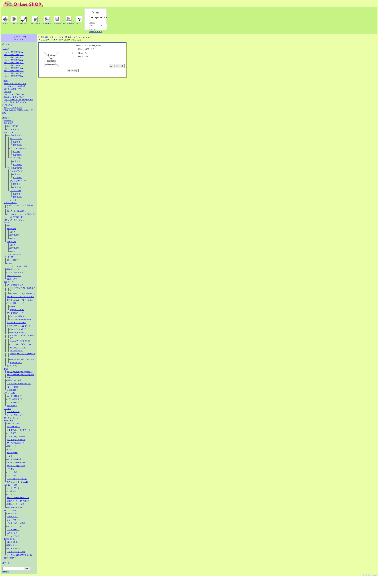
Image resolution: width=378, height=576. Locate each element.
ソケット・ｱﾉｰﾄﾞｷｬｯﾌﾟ (13, 254)
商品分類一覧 (46, 37)
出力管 (12, 232)
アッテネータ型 (13, 402)
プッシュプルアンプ (18, 148)
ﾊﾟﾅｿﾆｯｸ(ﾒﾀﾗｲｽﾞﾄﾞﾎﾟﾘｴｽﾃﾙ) (20, 344)
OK (102, 26)
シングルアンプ (16, 139)
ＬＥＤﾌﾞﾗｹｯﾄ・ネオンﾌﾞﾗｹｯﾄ (18, 430)
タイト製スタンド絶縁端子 (14, 86)
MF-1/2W (7, 92)
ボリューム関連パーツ (16, 466)
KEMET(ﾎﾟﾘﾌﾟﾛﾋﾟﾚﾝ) (18, 348)
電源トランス (12, 517)
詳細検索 (5, 572)
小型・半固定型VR (14, 399)
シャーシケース (10, 203)
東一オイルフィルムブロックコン (20, 297)
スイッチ (7, 409)
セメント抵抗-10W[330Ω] (14, 60)
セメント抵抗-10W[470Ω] (14, 68)
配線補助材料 (12, 453)
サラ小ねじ (11, 494)
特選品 (9, 225)
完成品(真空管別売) (14, 135)
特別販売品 (8, 121)
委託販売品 (8, 123)
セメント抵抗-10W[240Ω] (14, 52)
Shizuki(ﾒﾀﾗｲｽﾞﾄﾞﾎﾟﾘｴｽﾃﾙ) (20, 341)
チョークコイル (13, 520)
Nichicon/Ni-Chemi (17, 316)
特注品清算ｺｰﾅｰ (10, 558)
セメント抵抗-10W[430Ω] (14, 65)
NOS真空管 (11, 242)
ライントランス (13, 536)
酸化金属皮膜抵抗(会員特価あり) (20, 372)
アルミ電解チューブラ (16, 303)
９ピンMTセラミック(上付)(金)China (18, 100)
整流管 (12, 238)
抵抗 (6, 369)
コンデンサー (9, 282)
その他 (9, 263)
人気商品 (5, 81)
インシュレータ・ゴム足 (17, 479)
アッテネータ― (13, 530)
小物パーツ (8, 421)
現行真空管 (11, 229)
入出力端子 (11, 433)
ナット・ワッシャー (15, 488)
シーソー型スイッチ (15, 415)
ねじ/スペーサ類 (10, 485)
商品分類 (5, 118)
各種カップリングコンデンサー (19, 326)
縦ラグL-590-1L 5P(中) (13, 89)
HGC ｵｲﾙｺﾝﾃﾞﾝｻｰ (16, 351)
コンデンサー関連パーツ (17, 462)
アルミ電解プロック (15, 285)
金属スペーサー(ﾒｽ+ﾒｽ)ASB (18, 498)
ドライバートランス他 (16, 552)
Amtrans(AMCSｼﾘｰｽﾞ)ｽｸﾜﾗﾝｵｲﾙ (22, 359)
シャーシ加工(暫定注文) (13, 217)
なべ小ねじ (11, 491)
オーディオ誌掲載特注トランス (19, 555)
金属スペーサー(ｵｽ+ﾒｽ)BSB (18, 501)
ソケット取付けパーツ (16, 472)
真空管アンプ (9, 132)
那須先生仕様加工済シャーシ (18, 211)
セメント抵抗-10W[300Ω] (14, 57)
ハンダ (9, 456)
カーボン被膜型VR (14, 396)
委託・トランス (13, 129)
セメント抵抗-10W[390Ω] (14, 63)
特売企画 (5, 44)
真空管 (6, 223)
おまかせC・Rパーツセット (15, 220)
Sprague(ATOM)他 (17, 310)
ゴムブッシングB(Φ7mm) (14, 94)
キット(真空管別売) (14, 168)
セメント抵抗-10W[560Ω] (14, 73)
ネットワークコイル (15, 526)
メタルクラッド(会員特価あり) (19, 384)
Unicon (12, 306)
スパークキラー (13, 366)
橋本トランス (9, 539)
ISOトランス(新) (10, 510)
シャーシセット (10, 200)
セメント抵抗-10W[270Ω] (14, 55)
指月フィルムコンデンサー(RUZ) (20, 300)
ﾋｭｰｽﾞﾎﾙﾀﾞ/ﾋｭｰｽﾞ (13, 423)
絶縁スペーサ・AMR (15, 507)
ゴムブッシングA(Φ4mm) (14, 97)
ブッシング (11, 475)
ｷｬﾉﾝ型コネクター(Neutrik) (17, 482)
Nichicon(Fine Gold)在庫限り (21, 319)
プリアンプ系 (15, 158)
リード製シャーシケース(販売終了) (21, 214)
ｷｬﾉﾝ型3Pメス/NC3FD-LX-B (15, 84)
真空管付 (16, 142)
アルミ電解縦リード (15, 313)
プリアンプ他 (15, 191)
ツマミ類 (10, 469)
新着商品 (5, 49)
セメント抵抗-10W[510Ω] (14, 71)
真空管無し (17, 145)
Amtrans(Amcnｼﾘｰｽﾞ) (18, 332)
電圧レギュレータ (14, 276)
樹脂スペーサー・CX (15, 504)
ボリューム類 (9, 393)
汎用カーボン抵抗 (14, 380)
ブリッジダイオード (15, 272)
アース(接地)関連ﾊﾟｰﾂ (15, 443)
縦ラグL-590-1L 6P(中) (13, 108)
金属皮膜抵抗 (12, 390)
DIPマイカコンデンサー (16, 323)
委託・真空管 (12, 126)
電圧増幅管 (14, 235)
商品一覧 (5, 563)
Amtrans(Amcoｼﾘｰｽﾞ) (18, 329)
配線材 (9, 449)
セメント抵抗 (12, 387)
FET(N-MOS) (12, 279)
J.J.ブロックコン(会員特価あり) (22, 293)
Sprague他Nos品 (16, 363)
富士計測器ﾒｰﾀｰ (13, 260)
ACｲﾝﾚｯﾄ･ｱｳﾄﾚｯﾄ (13, 427)
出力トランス (12, 513)
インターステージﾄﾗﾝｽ (16, 523)
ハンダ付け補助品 (14, 459)
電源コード (11, 446)
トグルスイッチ (13, 412)
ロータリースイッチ (12, 418)
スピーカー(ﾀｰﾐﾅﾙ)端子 (16, 436)
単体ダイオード (13, 269)
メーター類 (8, 257)
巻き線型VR (12, 406)
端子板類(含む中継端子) (16, 440)
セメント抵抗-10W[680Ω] (14, 76)
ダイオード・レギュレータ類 (15, 266)
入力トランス (12, 533)
